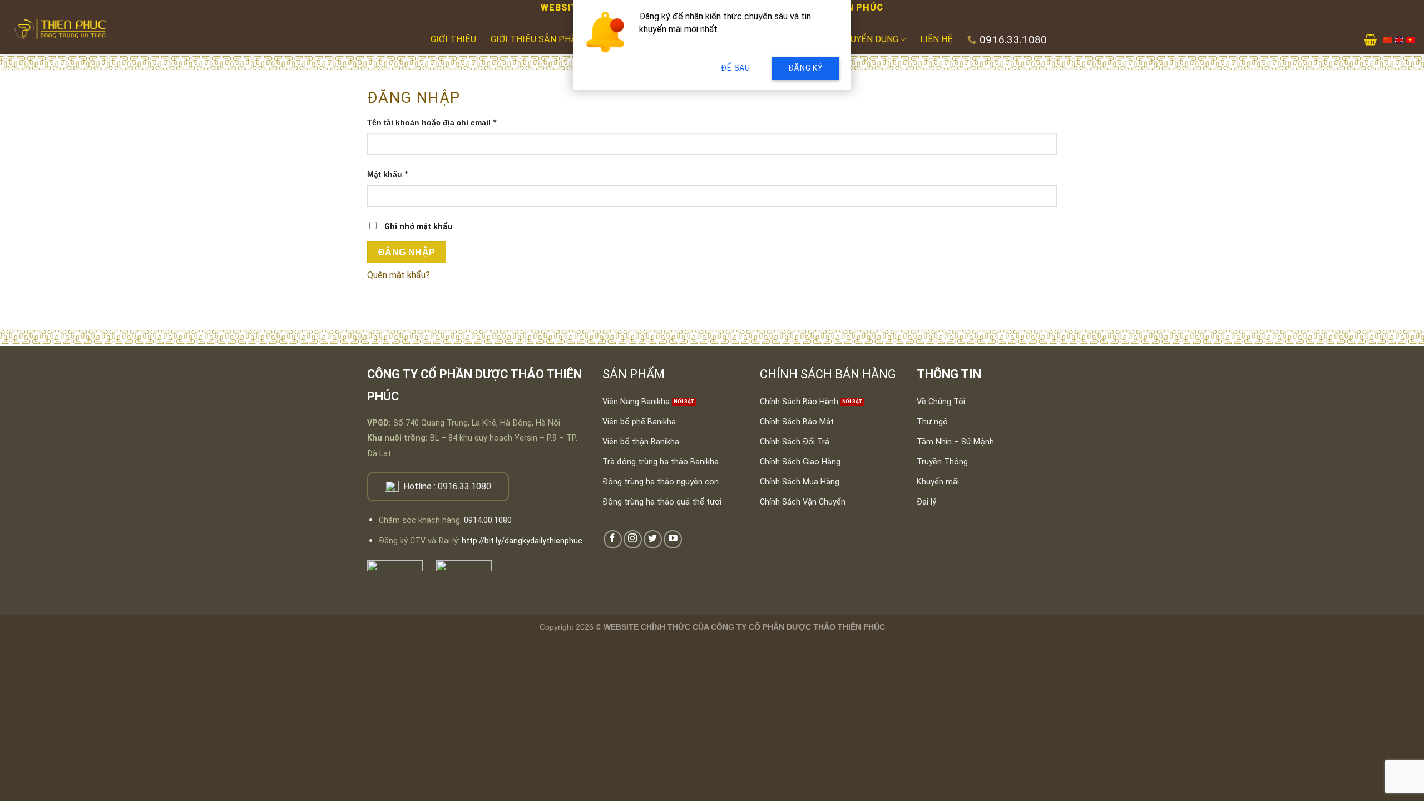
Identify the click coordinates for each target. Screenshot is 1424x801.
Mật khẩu (397, 175)
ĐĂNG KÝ (805, 67)
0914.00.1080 (488, 520)
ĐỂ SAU (735, 67)
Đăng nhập (407, 252)
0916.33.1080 (464, 486)
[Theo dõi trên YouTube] (673, 539)
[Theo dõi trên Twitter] (653, 539)
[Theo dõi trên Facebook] (613, 539)
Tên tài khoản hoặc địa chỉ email (441, 123)
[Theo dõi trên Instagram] (633, 539)
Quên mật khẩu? (398, 275)
